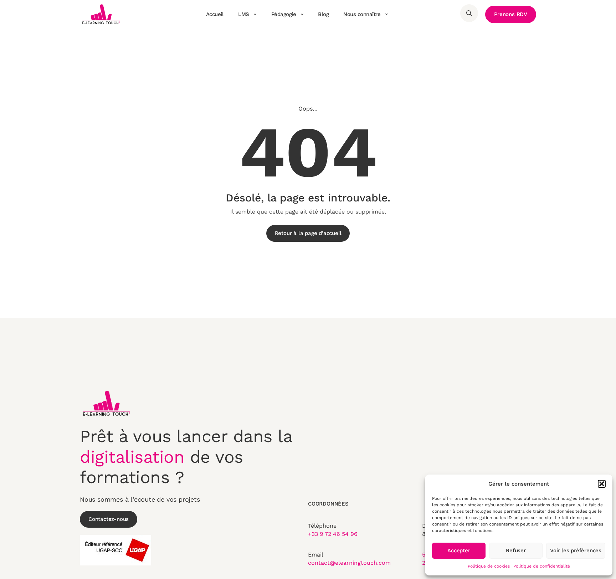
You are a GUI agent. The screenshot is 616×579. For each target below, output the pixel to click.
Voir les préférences (575, 550)
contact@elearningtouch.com (349, 562)
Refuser (516, 550)
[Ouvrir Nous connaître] (386, 14)
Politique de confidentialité (541, 566)
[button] (601, 483)
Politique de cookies (489, 566)
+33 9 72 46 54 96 (333, 534)
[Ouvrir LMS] (255, 14)
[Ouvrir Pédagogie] (302, 14)
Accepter (458, 550)
